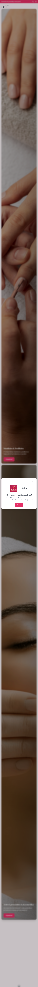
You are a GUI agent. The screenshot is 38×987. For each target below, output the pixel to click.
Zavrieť (19, 505)
